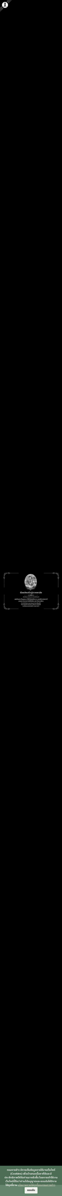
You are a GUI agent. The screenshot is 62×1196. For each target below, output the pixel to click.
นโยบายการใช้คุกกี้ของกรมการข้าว (36, 1185)
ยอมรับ (31, 1190)
